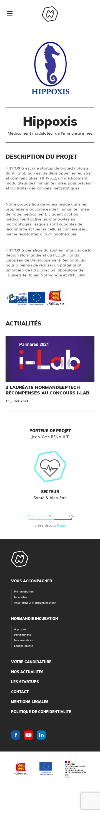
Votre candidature (31, 662)
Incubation (21, 597)
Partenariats (22, 634)
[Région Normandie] (21, 768)
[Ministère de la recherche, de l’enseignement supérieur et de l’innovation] (75, 768)
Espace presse (23, 645)
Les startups (25, 681)
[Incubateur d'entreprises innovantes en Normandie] (50, 14)
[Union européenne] (46, 768)
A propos (20, 629)
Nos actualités (27, 672)
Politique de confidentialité (41, 711)
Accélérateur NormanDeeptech (35, 602)
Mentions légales (30, 701)
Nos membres (23, 640)
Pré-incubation (24, 591)
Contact (20, 691)
